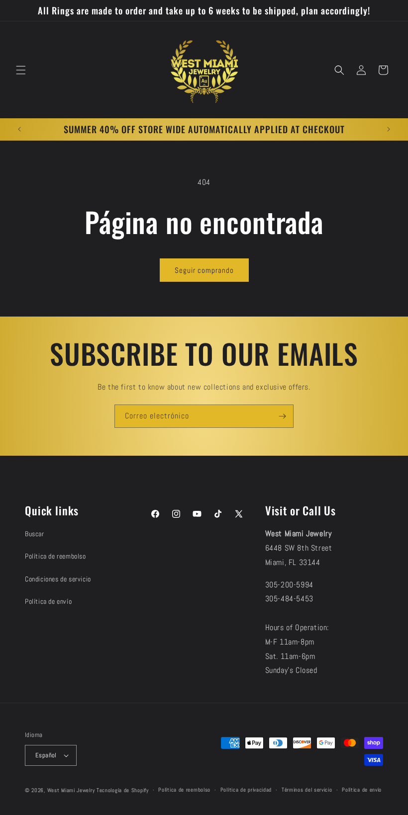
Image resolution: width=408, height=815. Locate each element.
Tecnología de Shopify (123, 790)
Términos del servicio (307, 789)
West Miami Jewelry (71, 790)
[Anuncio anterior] (19, 129)
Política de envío (48, 601)
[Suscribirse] (282, 416)
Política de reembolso (55, 556)
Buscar (34, 533)
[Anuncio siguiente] (389, 129)
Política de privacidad (246, 789)
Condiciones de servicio (58, 578)
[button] (21, 70)
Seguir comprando (204, 270)
